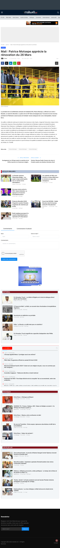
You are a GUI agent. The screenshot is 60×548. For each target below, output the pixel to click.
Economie (38, 17)
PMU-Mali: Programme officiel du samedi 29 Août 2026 (20, 360)
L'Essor (13, 184)
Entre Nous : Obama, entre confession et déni (27, 415)
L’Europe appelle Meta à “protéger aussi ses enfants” (20, 354)
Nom (2, 233)
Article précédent (24, 157)
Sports (7, 44)
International (46, 17)
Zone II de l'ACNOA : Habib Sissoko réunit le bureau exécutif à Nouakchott (50, 202)
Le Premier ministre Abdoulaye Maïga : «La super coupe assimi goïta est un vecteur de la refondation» (19, 179)
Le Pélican (16, 326)
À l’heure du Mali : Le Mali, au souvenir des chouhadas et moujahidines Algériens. (35, 307)
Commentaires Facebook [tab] (24, 229)
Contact (56, 543)
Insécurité (53, 17)
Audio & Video (24, 17)
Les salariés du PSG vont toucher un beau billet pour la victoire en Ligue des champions (50, 178)
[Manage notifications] (56, 540)
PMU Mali (8, 17)
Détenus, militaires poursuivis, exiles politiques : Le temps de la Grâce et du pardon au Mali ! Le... (35, 471)
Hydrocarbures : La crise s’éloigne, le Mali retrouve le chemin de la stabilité (33, 489)
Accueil (2, 44)
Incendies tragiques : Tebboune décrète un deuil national (21, 373)
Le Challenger (16, 398)
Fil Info (2, 17)
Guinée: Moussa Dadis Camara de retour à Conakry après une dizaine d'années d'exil (43, 161)
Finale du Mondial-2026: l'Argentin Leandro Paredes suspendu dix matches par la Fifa (20, 203)
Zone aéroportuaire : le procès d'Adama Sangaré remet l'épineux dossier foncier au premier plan (35, 453)
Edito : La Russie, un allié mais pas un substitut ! (28, 324)
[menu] (2, 12)
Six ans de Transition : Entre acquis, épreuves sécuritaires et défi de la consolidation (35, 425)
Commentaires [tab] (7, 228)
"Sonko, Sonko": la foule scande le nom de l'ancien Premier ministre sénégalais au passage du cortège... (34, 480)
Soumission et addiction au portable (24, 315)
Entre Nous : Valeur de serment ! (23, 433)
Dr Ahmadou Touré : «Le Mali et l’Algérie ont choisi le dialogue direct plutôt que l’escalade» (34, 298)
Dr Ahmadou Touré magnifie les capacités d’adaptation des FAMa (33, 333)
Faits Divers (16, 17)
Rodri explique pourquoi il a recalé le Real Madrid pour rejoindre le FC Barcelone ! (20, 214)
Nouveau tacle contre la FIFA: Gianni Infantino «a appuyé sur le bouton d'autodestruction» (19, 192)
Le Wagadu (16, 456)
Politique (32, 17)
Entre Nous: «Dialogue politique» (24, 397)
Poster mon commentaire (9, 259)
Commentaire (4, 240)
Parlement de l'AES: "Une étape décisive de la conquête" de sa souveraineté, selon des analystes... (30, 379)
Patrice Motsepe (13, 149)
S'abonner (25, 529)
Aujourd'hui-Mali (45, 206)
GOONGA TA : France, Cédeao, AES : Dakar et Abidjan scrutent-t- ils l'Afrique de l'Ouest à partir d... (34, 406)
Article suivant (35, 157)
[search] (58, 12)
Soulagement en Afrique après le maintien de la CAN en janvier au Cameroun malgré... (15, 161)
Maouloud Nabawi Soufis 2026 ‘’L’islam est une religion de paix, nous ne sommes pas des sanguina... (29, 366)
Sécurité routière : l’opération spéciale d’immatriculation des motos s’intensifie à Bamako (33, 462)
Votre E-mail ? (34, 233)
